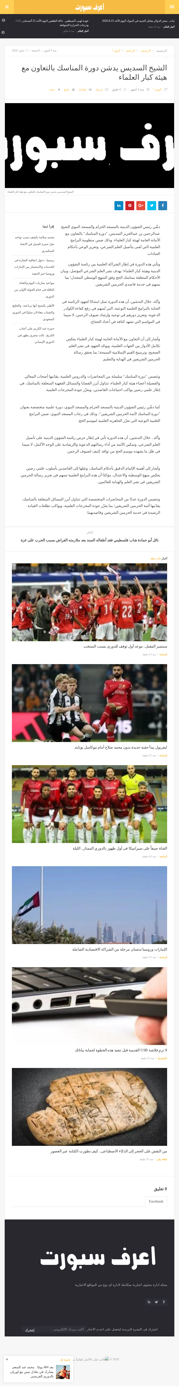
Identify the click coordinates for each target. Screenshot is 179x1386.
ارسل (99, 89)
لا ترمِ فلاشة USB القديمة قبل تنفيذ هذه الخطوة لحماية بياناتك (121, 1050)
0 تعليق (116, 89)
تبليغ (66, 89)
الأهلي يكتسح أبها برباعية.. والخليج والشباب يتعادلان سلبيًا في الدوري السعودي (33, 312)
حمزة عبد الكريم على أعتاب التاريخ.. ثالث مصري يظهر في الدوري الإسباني (36, 335)
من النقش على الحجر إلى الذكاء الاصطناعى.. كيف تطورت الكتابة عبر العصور (109, 1151)
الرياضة (130, 50)
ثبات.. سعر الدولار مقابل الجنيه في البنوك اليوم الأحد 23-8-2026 (138, 20)
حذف (52, 89)
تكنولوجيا (162, 1058)
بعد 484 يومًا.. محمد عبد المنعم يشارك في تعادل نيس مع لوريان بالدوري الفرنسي (32, 1371)
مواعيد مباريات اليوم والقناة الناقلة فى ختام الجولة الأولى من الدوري (34, 289)
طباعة (82, 89)
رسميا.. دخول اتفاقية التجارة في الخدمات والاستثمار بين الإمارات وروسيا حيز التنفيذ (34, 267)
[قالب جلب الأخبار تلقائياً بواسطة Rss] (84, 1359)
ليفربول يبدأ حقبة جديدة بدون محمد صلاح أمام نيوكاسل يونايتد (120, 747)
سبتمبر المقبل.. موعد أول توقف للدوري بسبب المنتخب (125, 646)
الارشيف (146, 50)
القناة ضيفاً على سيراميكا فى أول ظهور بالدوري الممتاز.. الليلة (120, 848)
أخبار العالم (83, 31)
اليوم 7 (116, 50)
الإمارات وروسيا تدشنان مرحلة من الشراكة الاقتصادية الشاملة (119, 949)
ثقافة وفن (162, 1159)
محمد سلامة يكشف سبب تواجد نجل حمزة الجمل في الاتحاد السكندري (34, 244)
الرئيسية (161, 50)
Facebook (156, 1201)
